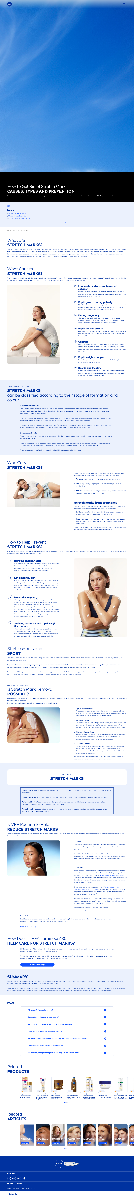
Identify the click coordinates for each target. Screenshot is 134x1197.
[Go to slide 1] (64, 1102)
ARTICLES (16, 230)
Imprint (33, 1188)
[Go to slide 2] (65, 1102)
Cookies (9, 1188)
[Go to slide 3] (66, 1102)
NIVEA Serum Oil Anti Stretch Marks (112, 875)
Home (9, 230)
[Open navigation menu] (124, 4)
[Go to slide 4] (67, 1102)
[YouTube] (19, 1178)
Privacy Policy (16, 1188)
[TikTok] (24, 1178)
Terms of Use (25, 1188)
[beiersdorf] (13, 1194)
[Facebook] (9, 1178)
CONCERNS (24, 230)
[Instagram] (14, 1178)
